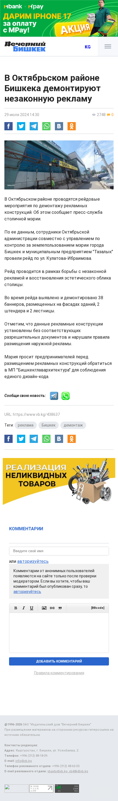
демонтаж (73, 425)
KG (88, 47)
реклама (25, 425)
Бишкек (48, 425)
